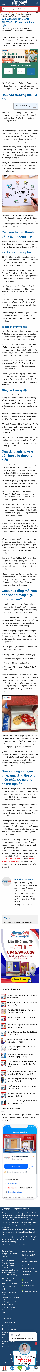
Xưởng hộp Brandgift (31, 1291)
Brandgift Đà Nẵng (8, 1270)
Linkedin (10, 1310)
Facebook (10, 1307)
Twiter (4, 1310)
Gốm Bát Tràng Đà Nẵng (30, 1271)
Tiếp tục (31, 71)
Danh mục (4, 1370)
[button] (33, 106)
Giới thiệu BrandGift (28, 1255)
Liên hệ (24, 1258)
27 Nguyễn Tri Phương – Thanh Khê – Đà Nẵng (10, 1272)
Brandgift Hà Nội (8, 1260)
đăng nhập (16, 922)
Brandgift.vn (12, 1304)
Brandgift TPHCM (8, 1278)
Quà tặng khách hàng (29, 1265)
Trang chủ (3, 13)
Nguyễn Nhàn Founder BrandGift (14, 1245)
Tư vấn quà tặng (23, 16)
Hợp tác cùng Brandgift (29, 1261)
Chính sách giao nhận (9, 1326)
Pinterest (5, 1312)
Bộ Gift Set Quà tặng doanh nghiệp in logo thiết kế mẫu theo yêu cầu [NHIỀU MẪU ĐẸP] (21, 1064)
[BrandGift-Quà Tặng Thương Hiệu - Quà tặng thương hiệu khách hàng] (19, 3)
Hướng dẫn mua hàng (9, 1329)
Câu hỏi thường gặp (8, 1322)
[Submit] (36, 8)
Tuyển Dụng (26, 1274)
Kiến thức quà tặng (15, 13)
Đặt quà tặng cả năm (29, 1268)
